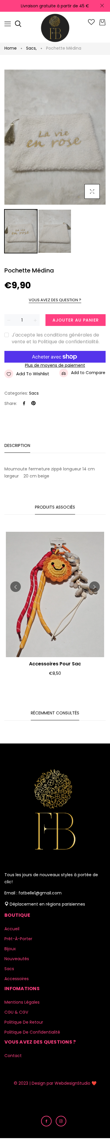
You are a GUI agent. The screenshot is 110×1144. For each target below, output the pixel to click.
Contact (13, 1056)
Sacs (31, 48)
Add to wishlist (32, 374)
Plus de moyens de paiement (55, 365)
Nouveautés (16, 959)
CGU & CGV (16, 1012)
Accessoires (16, 979)
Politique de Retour (23, 1022)
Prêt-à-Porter (18, 939)
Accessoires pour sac (55, 663)
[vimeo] (33, 403)
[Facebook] (24, 403)
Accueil (11, 929)
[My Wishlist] (91, 23)
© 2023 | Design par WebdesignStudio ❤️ (55, 1083)
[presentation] (15, 586)
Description (17, 445)
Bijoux (10, 949)
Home (10, 48)
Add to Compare (88, 373)
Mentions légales (22, 1002)
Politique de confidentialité (32, 1032)
